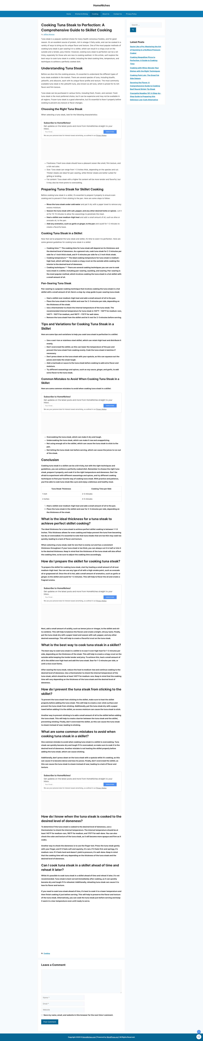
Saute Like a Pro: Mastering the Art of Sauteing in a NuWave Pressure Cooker (145, 50)
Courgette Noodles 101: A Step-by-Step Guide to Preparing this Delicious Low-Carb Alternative (145, 96)
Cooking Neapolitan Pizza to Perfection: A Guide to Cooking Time (143, 60)
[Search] (133, 30)
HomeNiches (101, 5)
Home (69, 14)
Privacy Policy (131, 14)
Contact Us (118, 14)
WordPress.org (112, 1037)
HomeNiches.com (89, 1037)
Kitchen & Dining (81, 14)
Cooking (95, 14)
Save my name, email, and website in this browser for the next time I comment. (78, 1015)
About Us (105, 14)
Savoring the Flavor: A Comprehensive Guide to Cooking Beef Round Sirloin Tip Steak (145, 86)
